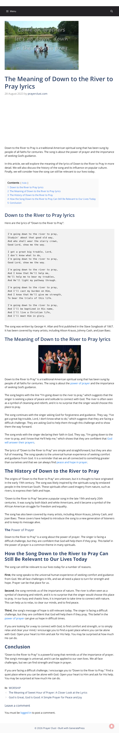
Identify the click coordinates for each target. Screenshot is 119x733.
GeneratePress (77, 728)
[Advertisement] (59, 123)
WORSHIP (15, 688)
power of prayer (80, 383)
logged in (25, 712)
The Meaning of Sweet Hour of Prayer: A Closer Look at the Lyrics (48, 692)
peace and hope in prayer (72, 462)
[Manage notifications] (111, 726)
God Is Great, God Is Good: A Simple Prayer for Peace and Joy (45, 697)
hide (24, 182)
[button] (111, 11)
